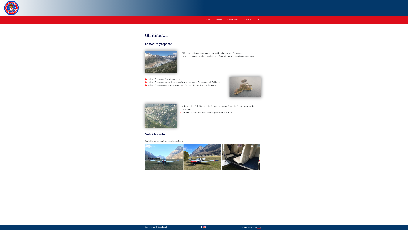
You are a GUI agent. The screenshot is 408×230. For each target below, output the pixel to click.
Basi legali (162, 226)
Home (207, 19)
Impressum (150, 226)
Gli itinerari (232, 19)
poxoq (259, 227)
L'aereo (218, 19)
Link (258, 19)
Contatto (247, 19)
